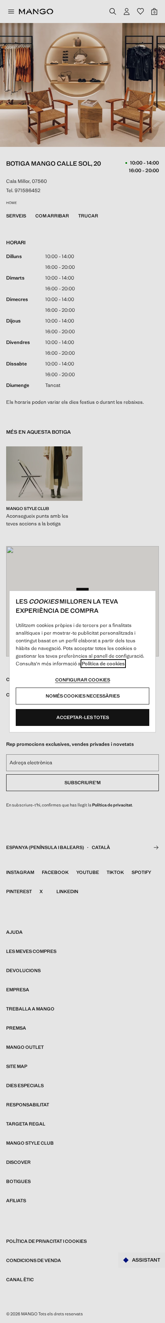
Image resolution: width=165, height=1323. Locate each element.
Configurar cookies (82, 680)
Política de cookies (103, 663)
